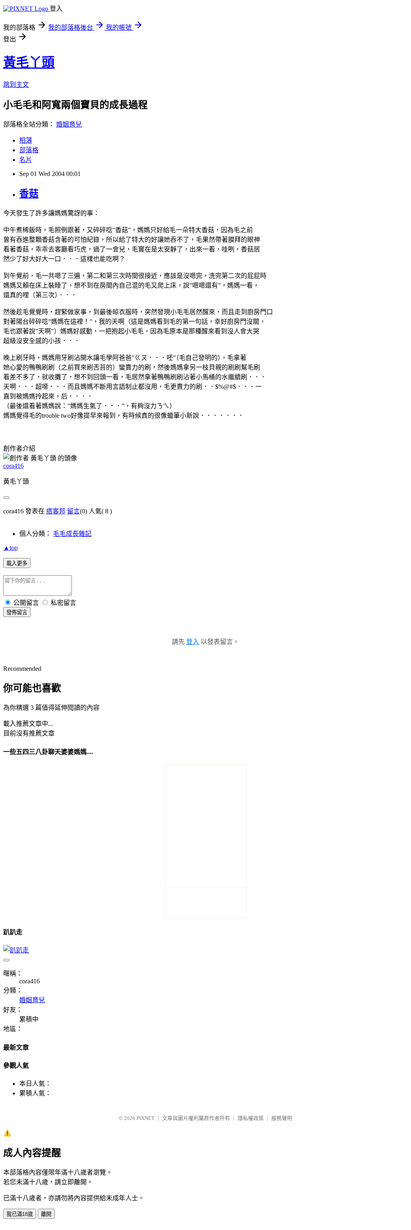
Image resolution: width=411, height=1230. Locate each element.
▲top (10, 547)
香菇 (29, 193)
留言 (73, 511)
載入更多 (16, 563)
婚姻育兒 (69, 124)
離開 (46, 1214)
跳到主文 (16, 84)
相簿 (25, 140)
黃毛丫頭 (29, 62)
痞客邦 (55, 511)
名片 (25, 159)
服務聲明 (281, 1118)
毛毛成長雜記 (72, 533)
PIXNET (145, 1118)
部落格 (29, 150)
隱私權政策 (251, 1118)
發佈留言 (16, 612)
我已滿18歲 (19, 1214)
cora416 (13, 465)
